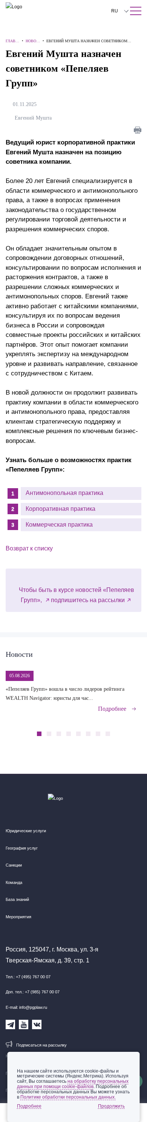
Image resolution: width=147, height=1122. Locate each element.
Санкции (14, 865)
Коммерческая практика (59, 524)
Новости (19, 654)
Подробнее (112, 708)
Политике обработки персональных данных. (68, 1097)
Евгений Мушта (35, 118)
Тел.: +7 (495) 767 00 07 (28, 976)
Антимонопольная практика (64, 493)
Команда (14, 882)
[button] (122, 730)
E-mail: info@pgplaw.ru (26, 1007)
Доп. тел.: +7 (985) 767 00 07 (33, 992)
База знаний (17, 899)
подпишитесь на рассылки (88, 600)
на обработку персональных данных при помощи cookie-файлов (73, 1084)
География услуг (22, 848)
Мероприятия (18, 917)
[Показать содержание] (135, 11)
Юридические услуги (26, 830)
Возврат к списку (29, 548)
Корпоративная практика (60, 509)
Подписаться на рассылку (41, 1045)
